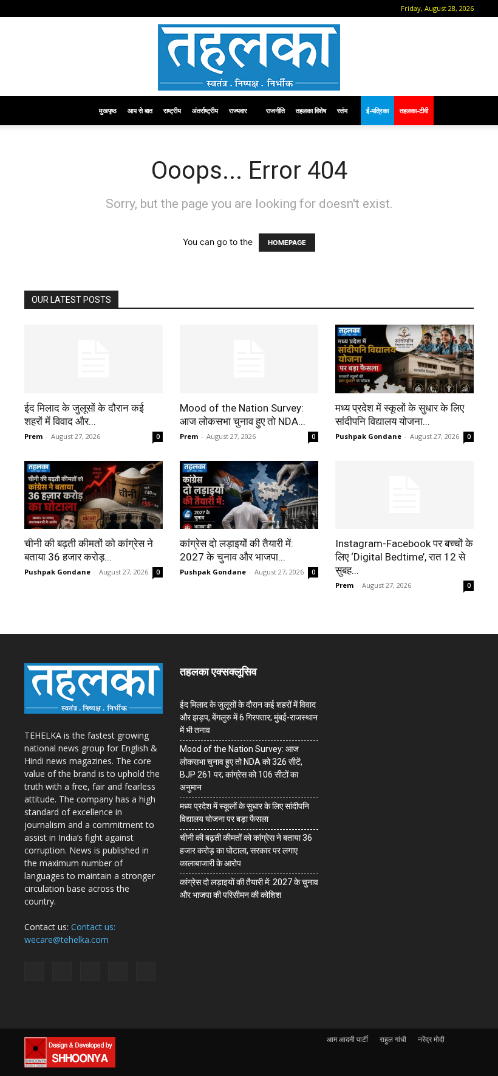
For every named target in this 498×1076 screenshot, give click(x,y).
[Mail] (72, 8)
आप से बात (140, 110)
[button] (33, 8)
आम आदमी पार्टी (347, 1039)
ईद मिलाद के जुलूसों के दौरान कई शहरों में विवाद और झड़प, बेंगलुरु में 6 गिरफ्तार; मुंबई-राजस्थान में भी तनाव (249, 717)
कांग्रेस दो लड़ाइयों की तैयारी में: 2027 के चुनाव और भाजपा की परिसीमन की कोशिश (249, 888)
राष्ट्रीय (172, 110)
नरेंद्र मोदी (431, 1039)
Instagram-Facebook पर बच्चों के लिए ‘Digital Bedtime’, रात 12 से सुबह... (404, 556)
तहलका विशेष (311, 110)
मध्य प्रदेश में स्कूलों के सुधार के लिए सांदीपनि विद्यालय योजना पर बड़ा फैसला (244, 812)
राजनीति (275, 110)
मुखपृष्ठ (108, 110)
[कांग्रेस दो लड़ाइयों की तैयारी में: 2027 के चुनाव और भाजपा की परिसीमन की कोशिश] (249, 495)
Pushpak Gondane (368, 436)
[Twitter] (112, 8)
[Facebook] (52, 8)
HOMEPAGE (287, 242)
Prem (33, 436)
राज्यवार (238, 110)
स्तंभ (342, 110)
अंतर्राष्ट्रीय (205, 110)
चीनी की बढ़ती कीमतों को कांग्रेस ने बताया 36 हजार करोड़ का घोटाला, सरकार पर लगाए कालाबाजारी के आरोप (246, 850)
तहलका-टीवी (414, 110)
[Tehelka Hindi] (249, 57)
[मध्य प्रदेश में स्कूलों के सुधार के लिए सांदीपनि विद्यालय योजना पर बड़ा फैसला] (404, 359)
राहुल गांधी (393, 1039)
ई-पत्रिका (377, 110)
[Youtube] (132, 8)
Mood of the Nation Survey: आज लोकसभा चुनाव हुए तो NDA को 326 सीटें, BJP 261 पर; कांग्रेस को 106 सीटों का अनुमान (241, 768)
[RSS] (92, 8)
